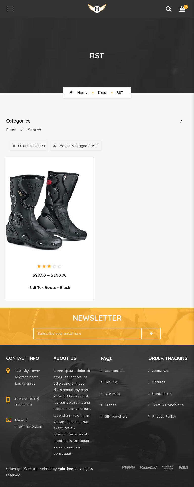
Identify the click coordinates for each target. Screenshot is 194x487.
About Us (160, 371)
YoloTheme (67, 469)
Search (34, 129)
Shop (102, 92)
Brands (110, 405)
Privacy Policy (164, 416)
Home (82, 92)
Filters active (31, 146)
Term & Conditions (167, 405)
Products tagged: (78, 146)
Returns (111, 382)
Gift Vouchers (116, 416)
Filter (11, 129)
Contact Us (114, 371)
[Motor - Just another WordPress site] (97, 9)
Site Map (112, 394)
